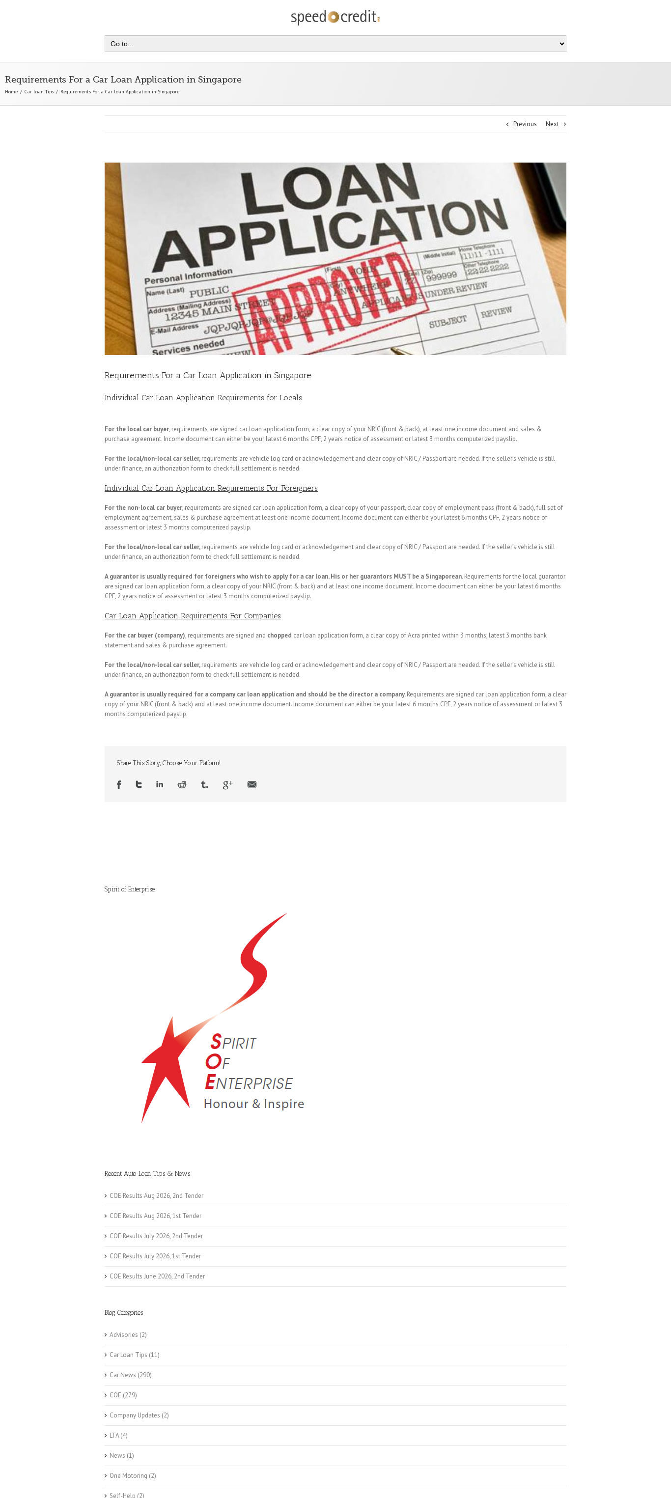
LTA (114, 1435)
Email (252, 785)
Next (552, 124)
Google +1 (228, 785)
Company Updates (135, 1415)
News (117, 1455)
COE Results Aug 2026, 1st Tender (155, 1216)
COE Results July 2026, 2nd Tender (156, 1236)
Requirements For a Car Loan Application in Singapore (208, 375)
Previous (525, 124)
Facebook (119, 785)
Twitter (139, 785)
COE (115, 1395)
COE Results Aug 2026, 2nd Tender (156, 1196)
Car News (123, 1375)
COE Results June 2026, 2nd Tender (157, 1276)
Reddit (182, 785)
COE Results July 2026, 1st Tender (155, 1256)
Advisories (124, 1335)
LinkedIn (159, 785)
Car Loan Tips (39, 91)
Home (11, 91)
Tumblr (204, 785)
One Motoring (128, 1475)
